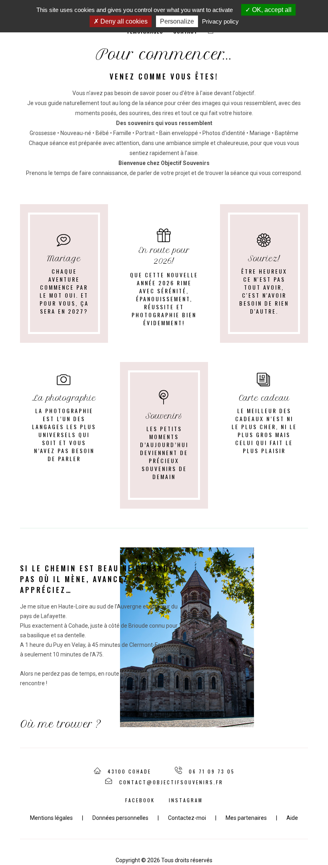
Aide (292, 818)
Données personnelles (120, 818)
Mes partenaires (246, 818)
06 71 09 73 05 (212, 771)
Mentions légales (51, 818)
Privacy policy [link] (220, 21)
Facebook (140, 800)
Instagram (186, 800)
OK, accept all (271, 9)
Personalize (177, 21)
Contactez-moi (187, 818)
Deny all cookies (123, 21)
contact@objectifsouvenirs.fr (171, 782)
